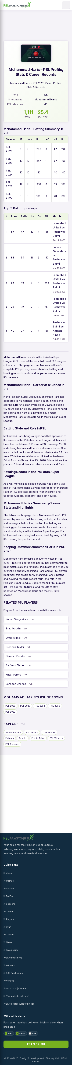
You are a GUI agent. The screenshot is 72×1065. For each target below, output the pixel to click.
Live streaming (14, 957)
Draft (8, 927)
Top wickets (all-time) (17, 996)
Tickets (10, 934)
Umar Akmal (13, 637)
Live (34, 1033)
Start (10, 1033)
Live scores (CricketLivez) (20, 1003)
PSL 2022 (10, 711)
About (9, 873)
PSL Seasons (12, 744)
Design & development (32, 1058)
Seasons (10, 904)
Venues (10, 980)
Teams (9, 911)
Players (10, 919)
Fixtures (9, 738)
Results (23, 738)
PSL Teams (32, 732)
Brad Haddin (13, 628)
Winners (10, 965)
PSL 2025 (25, 706)
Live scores (12, 950)
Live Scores (49, 732)
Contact (10, 881)
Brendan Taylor (15, 647)
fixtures (29, 586)
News (9, 942)
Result (22, 1033)
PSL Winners (56, 738)
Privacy (10, 888)
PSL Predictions (14, 973)
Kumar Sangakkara (17, 619)
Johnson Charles (16, 683)
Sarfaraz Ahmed (15, 665)
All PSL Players (13, 732)
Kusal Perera (13, 674)
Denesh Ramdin (15, 656)
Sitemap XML (53, 1058)
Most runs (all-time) (16, 988)
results (45, 586)
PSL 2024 (40, 706)
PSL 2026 (10, 706)
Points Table (38, 738)
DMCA (9, 896)
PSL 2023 (55, 706)
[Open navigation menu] (66, 5)
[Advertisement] (36, 794)
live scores (16, 586)
